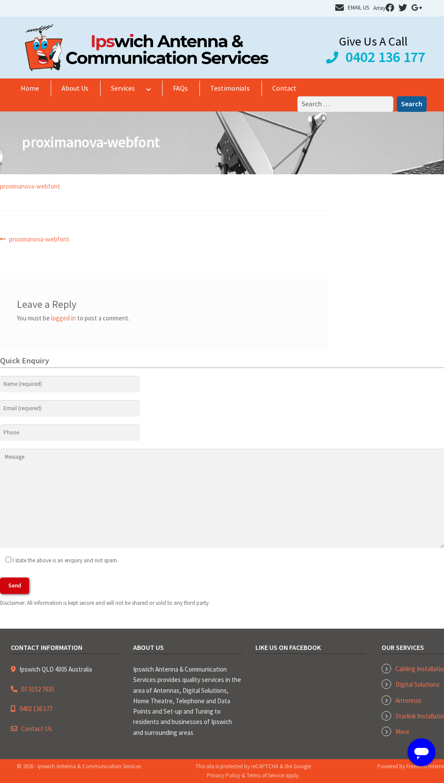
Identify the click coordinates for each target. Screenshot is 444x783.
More (402, 732)
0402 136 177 (385, 57)
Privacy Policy (223, 775)
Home (30, 88)
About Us (75, 88)
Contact (284, 88)
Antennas (408, 700)
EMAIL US (358, 7)
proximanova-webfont (30, 186)
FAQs (180, 88)
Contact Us (36, 728)
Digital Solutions (417, 684)
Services (123, 88)
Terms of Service (265, 775)
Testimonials (230, 88)
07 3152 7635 (37, 689)
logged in (63, 318)
